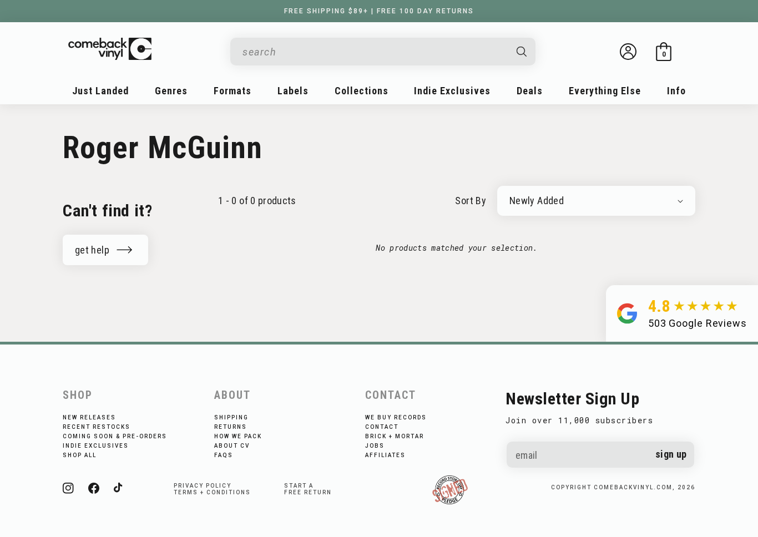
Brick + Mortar (394, 436)
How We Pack (238, 436)
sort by (470, 200)
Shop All (80, 455)
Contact (381, 427)
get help (92, 250)
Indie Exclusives (96, 446)
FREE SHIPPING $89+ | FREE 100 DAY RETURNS (379, 11)
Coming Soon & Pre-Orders (115, 436)
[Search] (522, 51)
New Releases (89, 417)
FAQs (223, 455)
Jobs (375, 446)
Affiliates (385, 455)
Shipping (231, 417)
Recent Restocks (96, 427)
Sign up (671, 454)
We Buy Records (396, 417)
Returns (230, 427)
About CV (232, 446)
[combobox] (374, 51)
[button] (663, 51)
